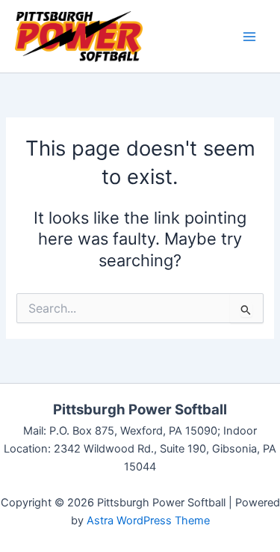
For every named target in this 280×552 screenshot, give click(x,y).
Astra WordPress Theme (148, 520)
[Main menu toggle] (249, 36)
